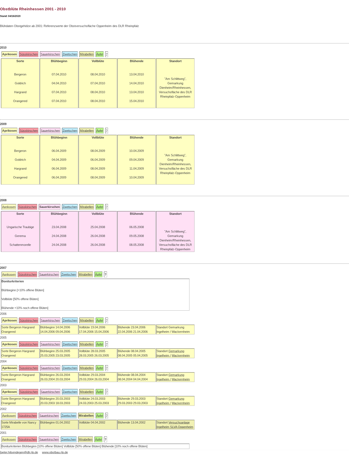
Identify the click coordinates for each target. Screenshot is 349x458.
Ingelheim (163, 427)
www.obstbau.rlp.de (55, 452)
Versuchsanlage (179, 422)
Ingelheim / (164, 355)
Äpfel (99, 54)
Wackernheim (181, 355)
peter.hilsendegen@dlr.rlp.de (19, 452)
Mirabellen (87, 54)
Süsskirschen (29, 54)
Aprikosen (9, 207)
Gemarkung (176, 351)
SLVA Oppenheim (181, 427)
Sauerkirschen (50, 54)
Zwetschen (70, 54)
